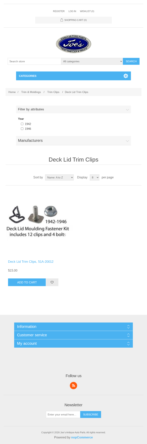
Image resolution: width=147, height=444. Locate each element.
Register (59, 11)
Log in (72, 11)
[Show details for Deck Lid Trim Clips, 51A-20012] (39, 222)
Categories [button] (27, 75)
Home (12, 92)
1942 (28, 124)
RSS (73, 385)
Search (131, 61)
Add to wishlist (52, 282)
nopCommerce (82, 437)
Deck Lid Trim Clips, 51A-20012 (30, 261)
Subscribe (90, 414)
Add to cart (27, 282)
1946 (28, 128)
